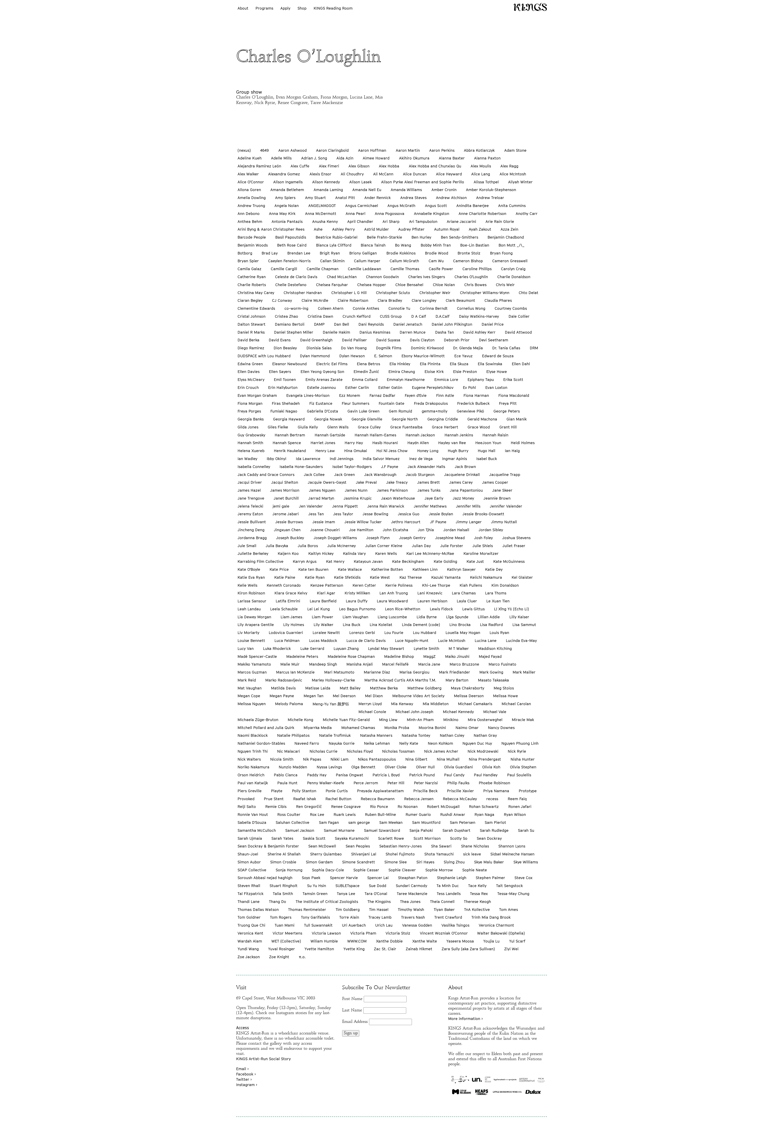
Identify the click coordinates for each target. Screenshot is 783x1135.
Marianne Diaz (377, 672)
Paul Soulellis (519, 775)
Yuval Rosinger (281, 949)
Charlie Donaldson (513, 276)
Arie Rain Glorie (500, 221)
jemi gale (281, 506)
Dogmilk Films (388, 348)
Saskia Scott (314, 838)
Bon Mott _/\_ (511, 245)
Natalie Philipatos (293, 735)
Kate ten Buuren (313, 569)
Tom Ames (508, 909)
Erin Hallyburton (282, 387)
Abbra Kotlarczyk (479, 150)
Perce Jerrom (366, 783)
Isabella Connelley (254, 466)
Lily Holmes (293, 624)
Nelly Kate (408, 743)
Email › (242, 1068)
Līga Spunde (457, 617)
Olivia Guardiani (458, 767)
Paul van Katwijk (253, 783)
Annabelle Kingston (431, 213)
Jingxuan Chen (287, 530)
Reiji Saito (247, 806)
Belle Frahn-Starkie (384, 237)
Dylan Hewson (352, 356)
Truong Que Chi (251, 925)
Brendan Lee (298, 253)
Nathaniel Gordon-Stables (261, 743)
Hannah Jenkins (459, 435)
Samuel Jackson (299, 830)
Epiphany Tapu (481, 379)
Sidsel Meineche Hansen (512, 854)
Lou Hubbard (424, 632)
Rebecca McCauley (460, 798)
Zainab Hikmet (419, 949)
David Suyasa (388, 340)
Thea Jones (410, 901)
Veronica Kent (250, 933)
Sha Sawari (441, 846)
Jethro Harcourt (405, 522)
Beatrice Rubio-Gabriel (336, 237)
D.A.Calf (443, 316)
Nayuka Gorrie (342, 743)
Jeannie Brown (497, 498)
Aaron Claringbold (332, 150)
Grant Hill (508, 427)
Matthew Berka (384, 688)
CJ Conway (282, 300)
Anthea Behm (250, 221)
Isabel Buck (486, 458)
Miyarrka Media (318, 727)
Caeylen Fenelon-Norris (289, 261)
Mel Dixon (374, 696)
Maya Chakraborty (467, 688)
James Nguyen (322, 490)
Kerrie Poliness (399, 585)
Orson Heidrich (251, 775)
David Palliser (354, 340)
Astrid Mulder (376, 229)
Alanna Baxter (452, 158)
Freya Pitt (508, 403)
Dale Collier (519, 316)
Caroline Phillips (477, 269)
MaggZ (429, 656)
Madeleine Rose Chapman (351, 656)
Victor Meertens (287, 933)
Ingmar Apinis (454, 458)
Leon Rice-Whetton (402, 609)
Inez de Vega (421, 458)
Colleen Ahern (330, 308)
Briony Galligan (363, 253)
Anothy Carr (526, 213)
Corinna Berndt (434, 308)
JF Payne (438, 522)
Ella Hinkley (399, 364)
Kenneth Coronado (284, 585)
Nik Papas (312, 759)
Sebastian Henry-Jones (400, 846)
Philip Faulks (458, 783)
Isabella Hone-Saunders (301, 466)
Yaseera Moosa (460, 941)
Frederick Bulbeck (473, 403)
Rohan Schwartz (484, 806)
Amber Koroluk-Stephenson (491, 189)
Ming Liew (388, 719)
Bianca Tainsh (373, 245)
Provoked (246, 798)
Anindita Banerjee (472, 205)
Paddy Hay (316, 775)
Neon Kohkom (440, 743)
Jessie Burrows (289, 522)
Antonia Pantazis (287, 221)
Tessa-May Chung (513, 893)
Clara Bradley (390, 300)
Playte (276, 791)
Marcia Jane (429, 664)
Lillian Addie (489, 617)
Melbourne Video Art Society (418, 696)
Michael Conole (372, 711)
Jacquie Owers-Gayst (327, 482)
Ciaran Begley (250, 300)
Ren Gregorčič (309, 806)
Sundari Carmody (411, 885)
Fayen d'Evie (416, 395)
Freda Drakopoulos (431, 403)
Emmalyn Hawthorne (406, 379)
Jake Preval (366, 482)
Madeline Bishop (399, 656)
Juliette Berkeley (253, 553)
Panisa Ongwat (349, 775)
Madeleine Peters (302, 656)
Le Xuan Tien (498, 601)
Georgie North (405, 419)
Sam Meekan (391, 822)
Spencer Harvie (344, 877)
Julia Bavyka (277, 545)
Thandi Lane (249, 901)
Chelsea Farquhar (332, 284)
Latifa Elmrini (288, 601)
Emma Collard (364, 379)
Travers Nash (413, 917)
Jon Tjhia (426, 530)
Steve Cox (523, 877)
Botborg (245, 253)
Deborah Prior (457, 340)
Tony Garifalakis (315, 917)
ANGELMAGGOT (322, 205)
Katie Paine (284, 577)
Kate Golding (445, 561)
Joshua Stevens (516, 537)
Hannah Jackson (420, 435)
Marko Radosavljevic (283, 680)
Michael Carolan (516, 703)
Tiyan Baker (444, 909)
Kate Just (475, 561)
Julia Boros (308, 545)
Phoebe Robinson (494, 783)
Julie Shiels (482, 545)
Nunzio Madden (293, 767)
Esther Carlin (357, 387)
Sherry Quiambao (326, 854)
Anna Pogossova (389, 213)
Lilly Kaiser (519, 617)
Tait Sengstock (509, 885)
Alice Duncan (415, 174)
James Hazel (249, 490)
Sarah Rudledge (494, 830)
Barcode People (252, 237)
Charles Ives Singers (426, 276)
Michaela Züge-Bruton (258, 719)
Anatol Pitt (345, 197)
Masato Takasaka (493, 680)
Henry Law (325, 450)
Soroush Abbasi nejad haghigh (265, 877)
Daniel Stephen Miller (293, 332)
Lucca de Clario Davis (366, 640)
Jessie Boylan (441, 514)
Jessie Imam (323, 522)
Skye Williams (525, 862)
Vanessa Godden (417, 925)
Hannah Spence (287, 442)
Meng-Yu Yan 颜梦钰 (331, 704)
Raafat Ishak (304, 798)
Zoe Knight (279, 957)
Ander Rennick (377, 197)
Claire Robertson (353, 300)
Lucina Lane (486, 640)
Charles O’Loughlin (471, 276)
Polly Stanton (304, 791)
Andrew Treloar (490, 197)
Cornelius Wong (471, 308)
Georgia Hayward (289, 419)
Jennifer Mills (468, 506)
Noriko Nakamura (253, 767)
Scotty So (458, 838)
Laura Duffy (356, 601)
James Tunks (428, 490)
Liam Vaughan (355, 617)
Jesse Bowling (375, 514)
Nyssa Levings (329, 767)
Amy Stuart (315, 197)
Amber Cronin (444, 189)
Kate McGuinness (509, 561)
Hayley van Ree (452, 442)
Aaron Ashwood (292, 150)
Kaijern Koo (288, 553)
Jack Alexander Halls (426, 466)
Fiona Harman (476, 395)
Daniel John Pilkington (452, 324)
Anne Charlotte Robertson (482, 213)
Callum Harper (367, 261)
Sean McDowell (322, 846)
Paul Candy (454, 775)
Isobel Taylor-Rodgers (352, 466)
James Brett (428, 482)
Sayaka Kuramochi (352, 838)
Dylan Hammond (315, 356)
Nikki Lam (339, 759)
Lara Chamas (464, 593)
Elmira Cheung (401, 371)
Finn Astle (445, 395)
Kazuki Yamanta (446, 577)
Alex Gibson (358, 166)
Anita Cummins (512, 205)
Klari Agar (326, 593)
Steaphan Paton (412, 877)
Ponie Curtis (337, 791)
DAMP (319, 324)
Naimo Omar (467, 727)
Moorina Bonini (432, 727)
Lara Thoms (495, 593)
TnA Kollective (477, 909)
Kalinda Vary (354, 553)
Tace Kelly (477, 885)
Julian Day (421, 545)
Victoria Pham (363, 933)
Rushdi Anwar (452, 814)
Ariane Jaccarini (461, 221)
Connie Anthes (366, 308)
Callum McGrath (404, 261)
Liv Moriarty (248, 632)
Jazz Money (463, 498)
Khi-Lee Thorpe (436, 585)
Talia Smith (283, 893)
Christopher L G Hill (349, 292)
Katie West (380, 577)
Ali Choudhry (352, 174)
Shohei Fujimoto (400, 854)
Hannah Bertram (290, 435)
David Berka (248, 340)
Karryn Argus (304, 561)
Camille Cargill (284, 269)
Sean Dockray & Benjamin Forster (268, 846)
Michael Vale (494, 711)
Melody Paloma (289, 703)
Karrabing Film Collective (260, 561)
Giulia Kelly (308, 427)
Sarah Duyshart (456, 830)
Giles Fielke (278, 427)
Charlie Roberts (252, 284)
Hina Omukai (355, 450)
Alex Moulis (481, 166)
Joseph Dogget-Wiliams (335, 537)
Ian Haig (512, 450)
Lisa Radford (491, 624)
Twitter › (244, 1079)
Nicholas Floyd (360, 751)
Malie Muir (290, 664)
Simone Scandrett (358, 862)
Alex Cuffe (300, 166)
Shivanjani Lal (363, 854)
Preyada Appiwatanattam (380, 791)
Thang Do (277, 901)
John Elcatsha (395, 530)
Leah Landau (249, 609)
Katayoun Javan (368, 561)
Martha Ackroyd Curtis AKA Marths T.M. (400, 680)
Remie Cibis (275, 806)
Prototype (528, 791)
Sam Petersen (462, 822)
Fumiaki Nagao (283, 411)
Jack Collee (314, 474)
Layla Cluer (467, 601)
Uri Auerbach (354, 925)
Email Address (355, 1022)
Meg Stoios (504, 688)
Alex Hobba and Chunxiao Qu (435, 166)
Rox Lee (317, 814)
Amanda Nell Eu (366, 189)
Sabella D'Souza (252, 822)
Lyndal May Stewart (386, 648)
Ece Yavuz (463, 356)
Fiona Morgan (250, 403)
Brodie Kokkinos (401, 253)
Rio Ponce (379, 806)
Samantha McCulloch (257, 830)
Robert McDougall (443, 806)
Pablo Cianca (285, 775)
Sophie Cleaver (402, 870)
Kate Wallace (350, 569)
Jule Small (247, 545)
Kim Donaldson (505, 585)
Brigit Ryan (330, 253)
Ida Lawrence (308, 458)
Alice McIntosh (513, 174)
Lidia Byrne (427, 617)
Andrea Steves (413, 197)
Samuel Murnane (339, 830)
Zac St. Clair (385, 949)
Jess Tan (316, 514)
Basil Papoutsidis (290, 237)
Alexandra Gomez (284, 174)
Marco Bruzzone (464, 664)
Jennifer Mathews (430, 506)
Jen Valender (311, 506)
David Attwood (518, 332)
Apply (285, 8)
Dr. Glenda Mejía (468, 348)
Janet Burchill (286, 498)
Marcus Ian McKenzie (295, 672)
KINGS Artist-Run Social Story (263, 1058)
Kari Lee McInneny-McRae (430, 553)
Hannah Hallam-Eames (375, 435)
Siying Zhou (454, 862)
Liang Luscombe (392, 617)
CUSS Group (391, 316)
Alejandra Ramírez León (259, 166)
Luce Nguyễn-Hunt (411, 640)
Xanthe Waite (424, 941)
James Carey (461, 482)
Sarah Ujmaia (250, 838)
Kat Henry (335, 561)
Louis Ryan (499, 632)
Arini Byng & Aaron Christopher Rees (271, 229)
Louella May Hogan (463, 632)
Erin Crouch (248, 387)
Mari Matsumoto (339, 672)
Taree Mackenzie (412, 893)
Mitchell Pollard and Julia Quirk (266, 727)
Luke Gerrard (312, 648)
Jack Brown (465, 466)
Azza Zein (509, 229)
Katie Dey (494, 569)
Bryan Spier (248, 261)
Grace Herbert (445, 427)
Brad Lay (270, 253)
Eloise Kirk (434, 371)
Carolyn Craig (513, 269)
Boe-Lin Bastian (474, 245)
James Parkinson (392, 490)
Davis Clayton (422, 340)
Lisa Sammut (524, 624)
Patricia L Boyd (386, 775)
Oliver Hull (425, 767)
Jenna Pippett (345, 506)
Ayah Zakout (480, 229)
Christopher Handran (303, 292)
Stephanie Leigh (451, 877)
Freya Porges (249, 411)
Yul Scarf (517, 941)
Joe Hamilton (361, 530)
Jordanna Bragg (252, 537)
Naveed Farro (306, 743)
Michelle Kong (300, 719)
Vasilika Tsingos (455, 925)
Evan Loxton (496, 387)
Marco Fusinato (502, 664)
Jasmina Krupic (358, 498)
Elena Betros (368, 364)
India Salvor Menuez (381, 458)
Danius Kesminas (374, 332)
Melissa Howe (505, 696)
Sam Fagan (329, 822)
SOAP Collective (252, 870)
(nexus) (244, 150)
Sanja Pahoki (421, 830)
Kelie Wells (247, 585)
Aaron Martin (408, 150)
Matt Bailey (350, 688)
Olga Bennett (363, 767)
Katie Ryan (315, 577)
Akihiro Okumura (414, 158)
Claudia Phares (498, 300)
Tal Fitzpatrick (250, 893)
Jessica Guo (408, 514)
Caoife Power (441, 269)
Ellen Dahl (521, 364)
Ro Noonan (408, 806)
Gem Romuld (400, 411)
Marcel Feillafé (395, 664)
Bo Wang (403, 245)
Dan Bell (341, 324)
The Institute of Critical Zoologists (327, 901)
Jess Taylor (343, 514)
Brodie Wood (436, 253)
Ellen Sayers (280, 371)
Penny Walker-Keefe (325, 783)
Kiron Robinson (251, 593)
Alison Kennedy (326, 182)
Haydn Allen (418, 442)
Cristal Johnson (251, 316)
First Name (352, 999)
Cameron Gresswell (510, 261)
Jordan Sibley (491, 530)
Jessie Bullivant (252, 522)
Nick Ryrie (517, 751)
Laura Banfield (323, 601)
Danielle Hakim (336, 332)
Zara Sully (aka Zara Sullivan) (468, 949)
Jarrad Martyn (321, 498)
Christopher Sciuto (393, 292)
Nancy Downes (501, 727)
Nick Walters (249, 759)
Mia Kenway (402, 703)
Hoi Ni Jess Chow (392, 450)
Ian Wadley (247, 458)
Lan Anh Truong (393, 593)
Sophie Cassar (366, 870)
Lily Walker (323, 624)
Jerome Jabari (285, 514)
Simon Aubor (249, 862)
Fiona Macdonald (513, 395)
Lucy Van (246, 648)
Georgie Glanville (367, 419)
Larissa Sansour (252, 601)
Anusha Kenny (325, 221)
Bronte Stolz (469, 253)
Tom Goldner (249, 917)
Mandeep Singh (323, 664)
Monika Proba (396, 727)
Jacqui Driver (250, 482)
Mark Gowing (491, 672)
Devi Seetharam (493, 340)
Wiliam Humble (324, 941)
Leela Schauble (284, 609)
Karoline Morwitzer (481, 553)
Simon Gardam (319, 862)
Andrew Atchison (451, 197)
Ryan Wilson (515, 814)
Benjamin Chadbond (506, 237)
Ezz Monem (349, 395)
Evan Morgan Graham (257, 395)
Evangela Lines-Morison (308, 395)
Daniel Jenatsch (407, 324)
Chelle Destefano (290, 284)
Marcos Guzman (252, 672)
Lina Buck (351, 624)
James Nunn (356, 490)
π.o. (302, 957)
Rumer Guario (418, 814)
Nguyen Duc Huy (477, 743)
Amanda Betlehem (287, 189)
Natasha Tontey (416, 735)
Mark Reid (247, 680)
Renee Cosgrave (346, 806)
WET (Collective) (286, 941)
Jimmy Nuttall (504, 522)
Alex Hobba (389, 166)
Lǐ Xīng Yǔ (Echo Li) (511, 609)
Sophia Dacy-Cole (328, 870)
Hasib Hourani (385, 442)
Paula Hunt (287, 783)
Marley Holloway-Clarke (333, 680)
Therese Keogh (477, 901)
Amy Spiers (285, 197)
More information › (465, 1018)
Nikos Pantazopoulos (377, 759)
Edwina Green (250, 364)
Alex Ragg (509, 166)
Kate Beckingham (408, 561)
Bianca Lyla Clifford (333, 245)
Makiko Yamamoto (254, 664)
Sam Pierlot (495, 822)
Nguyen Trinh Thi (253, 751)
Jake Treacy (397, 482)
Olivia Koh (491, 767)
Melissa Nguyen (252, 703)
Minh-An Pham (420, 719)
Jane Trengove (251, 498)
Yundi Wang (248, 949)
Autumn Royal (446, 229)
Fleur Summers (355, 403)
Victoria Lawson (326, 933)
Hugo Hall (486, 450)
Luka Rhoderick (277, 648)
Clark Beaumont (460, 300)
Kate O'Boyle (249, 569)
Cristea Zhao (286, 316)
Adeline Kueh (250, 158)
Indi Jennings (341, 458)
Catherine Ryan (252, 276)
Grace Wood (479, 427)
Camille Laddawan (364, 269)
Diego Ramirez (251, 348)
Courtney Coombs (511, 308)
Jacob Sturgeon (420, 474)
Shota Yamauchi (439, 854)
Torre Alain (349, 917)
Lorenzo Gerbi (362, 632)
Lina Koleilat (381, 624)
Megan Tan (313, 696)
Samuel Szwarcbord (382, 830)
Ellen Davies (249, 371)
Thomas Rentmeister (307, 909)
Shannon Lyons (511, 846)
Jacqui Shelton (284, 482)
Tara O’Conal (376, 893)
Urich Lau (384, 925)
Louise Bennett (251, 640)
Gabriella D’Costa (322, 411)
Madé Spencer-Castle (257, 656)
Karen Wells (386, 553)
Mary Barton (457, 680)
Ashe (318, 229)
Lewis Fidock (441, 609)
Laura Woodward (392, 601)
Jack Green (344, 474)
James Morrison (284, 490)
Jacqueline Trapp (504, 474)
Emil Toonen (285, 379)
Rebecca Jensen (419, 798)
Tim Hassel (378, 909)
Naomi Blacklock (253, 735)
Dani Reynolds (371, 324)
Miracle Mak (523, 719)
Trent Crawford (448, 917)
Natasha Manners (376, 735)
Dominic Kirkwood (427, 348)
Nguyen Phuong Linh (520, 743)
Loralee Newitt (326, 632)
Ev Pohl (469, 387)
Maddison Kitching (495, 648)
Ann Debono (249, 213)
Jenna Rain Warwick (385, 506)
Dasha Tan (444, 332)
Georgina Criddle (442, 419)
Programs (264, 8)
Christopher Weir (434, 292)
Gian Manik (517, 419)
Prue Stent (274, 798)
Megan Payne (282, 696)
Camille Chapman (322, 269)
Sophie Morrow (439, 870)
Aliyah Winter (520, 182)
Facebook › (246, 1074)
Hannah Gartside (330, 435)
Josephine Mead (450, 537)
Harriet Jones (323, 442)
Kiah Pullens (471, 585)
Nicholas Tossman (398, 751)
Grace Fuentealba (406, 427)
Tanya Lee (346, 893)
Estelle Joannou (321, 387)
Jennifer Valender (506, 506)
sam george (359, 822)
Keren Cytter (364, 585)
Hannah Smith (250, 442)
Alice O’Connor (251, 182)
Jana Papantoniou (466, 490)
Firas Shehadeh (286, 403)
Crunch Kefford (356, 316)
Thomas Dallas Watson (258, 909)
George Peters (506, 411)
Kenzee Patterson (326, 585)
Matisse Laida (317, 688)
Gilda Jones (248, 427)
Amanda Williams (406, 189)
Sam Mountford (426, 822)
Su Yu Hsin (316, 885)
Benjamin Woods (253, 245)
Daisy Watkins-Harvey (479, 316)
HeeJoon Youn (488, 442)
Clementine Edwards (256, 308)
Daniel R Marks (251, 332)
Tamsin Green (315, 893)
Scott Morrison (427, 838)
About (243, 8)
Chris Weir (505, 284)
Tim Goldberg (348, 909)
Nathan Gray (485, 735)
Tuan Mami (284, 925)
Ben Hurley (421, 237)
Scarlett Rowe (391, 838)
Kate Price (279, 569)
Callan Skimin (332, 261)
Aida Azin (344, 158)
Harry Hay (354, 442)
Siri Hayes (425, 862)
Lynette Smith (426, 648)
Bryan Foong (501, 253)
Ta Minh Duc (448, 885)
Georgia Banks (251, 419)
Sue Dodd (377, 885)
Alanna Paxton (487, 158)
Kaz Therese (410, 577)
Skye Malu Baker (489, 862)
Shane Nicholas (475, 846)
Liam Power (322, 617)
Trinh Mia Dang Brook (491, 917)
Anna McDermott (320, 213)
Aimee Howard (376, 158)
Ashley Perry (343, 229)
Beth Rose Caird (291, 245)
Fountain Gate (391, 403)
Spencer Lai (378, 877)
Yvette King (354, 949)
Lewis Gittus (473, 609)
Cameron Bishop (468, 261)
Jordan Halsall (456, 530)
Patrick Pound (422, 775)
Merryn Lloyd (370, 703)
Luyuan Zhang (346, 648)
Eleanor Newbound (289, 364)
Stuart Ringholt (283, 885)
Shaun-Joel (248, 854)
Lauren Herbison (432, 601)
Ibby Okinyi (276, 458)
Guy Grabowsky (251, 435)
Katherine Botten (387, 569)
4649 (264, 150)
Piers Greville (250, 791)
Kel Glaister (522, 577)
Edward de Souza (498, 356)
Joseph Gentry (412, 537)
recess (492, 798)
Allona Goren (249, 189)
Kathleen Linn (425, 569)
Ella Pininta (430, 364)
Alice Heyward (449, 174)
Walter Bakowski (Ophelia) (501, 933)
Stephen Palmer (490, 877)
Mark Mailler (524, 672)
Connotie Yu (399, 308)
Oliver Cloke (395, 767)
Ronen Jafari (519, 806)
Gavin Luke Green (363, 411)
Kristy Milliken (357, 593)
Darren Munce (413, 332)
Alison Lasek (360, 182)
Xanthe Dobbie (389, 941)
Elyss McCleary (251, 379)
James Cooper (495, 482)
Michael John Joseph (414, 711)
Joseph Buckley (290, 537)
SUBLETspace (347, 885)
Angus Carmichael (361, 205)
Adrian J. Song (314, 158)
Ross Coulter (288, 814)
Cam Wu (436, 261)
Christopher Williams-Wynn (484, 292)
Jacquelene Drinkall (462, 474)
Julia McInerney (341, 545)
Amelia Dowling (252, 197)
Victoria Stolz (398, 933)
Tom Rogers (280, 917)
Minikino (450, 719)
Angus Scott (436, 205)
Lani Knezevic (429, 593)
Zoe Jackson (249, 957)
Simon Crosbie (283, 862)
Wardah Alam (250, 941)
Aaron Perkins (442, 150)
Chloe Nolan (444, 284)
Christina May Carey (256, 292)
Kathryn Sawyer (461, 569)
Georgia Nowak (328, 419)
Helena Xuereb (251, 450)
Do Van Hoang (354, 348)
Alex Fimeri (329, 166)
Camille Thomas (404, 269)
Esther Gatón (390, 387)
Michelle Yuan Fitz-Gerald (346, 719)
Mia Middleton (436, 703)
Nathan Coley (452, 735)
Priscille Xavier (460, 791)
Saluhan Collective (292, 822)
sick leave (472, 854)
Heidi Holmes (523, 442)
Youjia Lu (491, 941)
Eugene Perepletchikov (432, 387)
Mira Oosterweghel (485, 719)
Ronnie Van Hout (253, 814)
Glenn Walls (337, 427)
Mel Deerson (344, 696)
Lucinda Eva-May (521, 640)
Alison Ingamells (288, 182)
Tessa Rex (479, 893)
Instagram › (246, 1084)
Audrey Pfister (411, 229)
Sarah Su (526, 830)
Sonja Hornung (289, 870)
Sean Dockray (489, 838)
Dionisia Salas (319, 348)
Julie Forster (451, 545)
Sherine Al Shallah (284, 854)
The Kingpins (379, 901)
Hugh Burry (458, 450)
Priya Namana (496, 791)
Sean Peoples (358, 846)
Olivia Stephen (523, 767)
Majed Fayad (490, 656)
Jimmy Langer (469, 522)
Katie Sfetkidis (347, 577)
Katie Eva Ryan (251, 577)
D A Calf (418, 316)
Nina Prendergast (485, 759)
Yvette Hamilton (319, 949)
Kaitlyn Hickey (321, 553)
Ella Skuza (459, 364)
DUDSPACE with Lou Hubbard (264, 356)
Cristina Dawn (320, 316)
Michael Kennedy (458, 711)
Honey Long (427, 450)
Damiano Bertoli (289, 324)
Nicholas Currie (323, 751)
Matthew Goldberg (424, 688)
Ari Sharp (391, 221)
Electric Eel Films (331, 364)
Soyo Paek (311, 877)
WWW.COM (357, 941)
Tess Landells (449, 893)
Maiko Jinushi (457, 656)
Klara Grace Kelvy (290, 593)
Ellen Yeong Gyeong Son (322, 371)
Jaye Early (434, 498)
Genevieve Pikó (470, 411)
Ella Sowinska (490, 364)
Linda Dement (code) (421, 624)
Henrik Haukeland (290, 450)
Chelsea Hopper (371, 284)
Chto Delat (528, 292)
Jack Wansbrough (380, 474)
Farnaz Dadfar (382, 395)
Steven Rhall (249, 885)
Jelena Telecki (250, 506)
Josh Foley (483, 537)
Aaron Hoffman (372, 150)
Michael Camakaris (475, 703)
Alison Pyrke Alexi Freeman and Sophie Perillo (422, 182)
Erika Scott (513, 379)
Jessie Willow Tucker (363, 522)
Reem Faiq (517, 798)
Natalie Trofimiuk (335, 735)
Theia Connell (442, 901)
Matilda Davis (283, 688)
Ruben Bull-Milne (380, 814)
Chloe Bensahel (409, 284)
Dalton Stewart (251, 324)
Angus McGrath (401, 205)
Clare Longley (424, 300)
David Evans (280, 340)
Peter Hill (395, 783)
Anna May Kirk (282, 213)
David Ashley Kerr (479, 332)
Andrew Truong (251, 205)
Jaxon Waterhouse (398, 498)
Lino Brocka (460, 624)
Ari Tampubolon (423, 221)
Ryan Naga (484, 814)
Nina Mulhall (448, 759)
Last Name (352, 1010)
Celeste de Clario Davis (296, 276)
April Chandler (360, 221)
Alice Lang (480, 174)
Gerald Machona (482, 419)
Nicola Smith (281, 759)
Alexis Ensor (320, 174)
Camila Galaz (249, 269)
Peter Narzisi (426, 783)
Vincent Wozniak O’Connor (444, 933)
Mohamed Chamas (358, 727)
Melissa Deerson (469, 696)
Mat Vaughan (250, 688)
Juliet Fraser (513, 545)
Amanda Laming (328, 189)
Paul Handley (486, 775)
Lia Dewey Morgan (254, 617)
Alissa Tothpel (486, 182)
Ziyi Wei (511, 949)
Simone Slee (395, 862)
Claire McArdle (315, 300)
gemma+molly (434, 411)
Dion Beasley (285, 348)
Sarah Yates (282, 838)
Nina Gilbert (416, 759)
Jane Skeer (502, 490)
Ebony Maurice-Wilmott (423, 356)
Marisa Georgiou (414, 672)
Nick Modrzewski (483, 751)
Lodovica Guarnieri (286, 632)
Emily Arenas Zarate (324, 379)
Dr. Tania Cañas (506, 348)
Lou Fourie (393, 632)
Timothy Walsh (411, 909)
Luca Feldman (287, 640)
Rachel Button (338, 798)
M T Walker (459, 648)
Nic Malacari (288, 751)
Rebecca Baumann (378, 798)
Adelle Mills (281, 158)
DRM (534, 348)
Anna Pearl (355, 213)
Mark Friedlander (454, 672)
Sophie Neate (474, 870)
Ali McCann (383, 174)
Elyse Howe (496, 371)
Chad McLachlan (342, 276)
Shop (301, 8)
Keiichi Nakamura (486, 577)
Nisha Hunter (523, 759)
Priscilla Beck (425, 791)
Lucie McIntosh (451, 640)
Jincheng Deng (251, 530)
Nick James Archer (441, 751)
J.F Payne (389, 466)
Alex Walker (248, 174)
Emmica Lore (446, 379)
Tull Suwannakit (318, 925)
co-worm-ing (296, 308)
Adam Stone (515, 150)
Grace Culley (369, 427)
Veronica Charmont (496, 925)
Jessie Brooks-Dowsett (483, 514)
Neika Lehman (377, 743)
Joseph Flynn (378, 537)
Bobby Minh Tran (436, 245)
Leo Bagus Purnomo (357, 609)
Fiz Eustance (320, 403)
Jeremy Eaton (250, 514)
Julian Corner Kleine (383, 545)
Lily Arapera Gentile (256, 624)
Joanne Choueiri (325, 530)
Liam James (291, 617)
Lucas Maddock (323, 640)
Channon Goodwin (382, 276)
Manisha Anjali (359, 664)
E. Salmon (383, 356)
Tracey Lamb (380, 917)
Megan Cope (249, 696)
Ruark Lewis (345, 814)
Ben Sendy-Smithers (459, 237)
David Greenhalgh (316, 340)
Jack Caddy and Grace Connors (266, 474)
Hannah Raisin (495, 435)
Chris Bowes (475, 284)
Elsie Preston (465, 371)
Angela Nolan (286, 205)
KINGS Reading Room (333, 8)
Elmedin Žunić (366, 371)
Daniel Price (493, 324)
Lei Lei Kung (318, 609)
